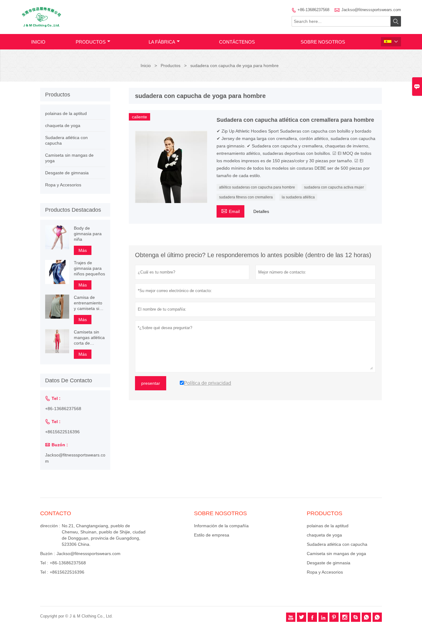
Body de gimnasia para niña (88, 234)
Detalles (261, 211)
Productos (91, 42)
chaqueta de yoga (62, 125)
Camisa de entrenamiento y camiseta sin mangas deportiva (88, 303)
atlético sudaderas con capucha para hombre (257, 187)
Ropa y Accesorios (63, 184)
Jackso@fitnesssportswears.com (371, 9)
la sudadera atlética (298, 197)
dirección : (50, 525)
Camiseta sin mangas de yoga (336, 553)
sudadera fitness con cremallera (246, 197)
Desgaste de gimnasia (67, 172)
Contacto (55, 513)
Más (82, 250)
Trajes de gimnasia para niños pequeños (89, 268)
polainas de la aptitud (66, 113)
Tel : (44, 562)
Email (230, 210)
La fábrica (162, 42)
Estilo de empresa (211, 535)
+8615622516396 (62, 431)
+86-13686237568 (313, 9)
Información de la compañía (221, 525)
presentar (150, 383)
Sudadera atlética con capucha (337, 544)
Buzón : (47, 553)
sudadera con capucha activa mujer (334, 187)
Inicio (38, 42)
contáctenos (237, 42)
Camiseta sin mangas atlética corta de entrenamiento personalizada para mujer (89, 337)
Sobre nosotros (323, 42)
